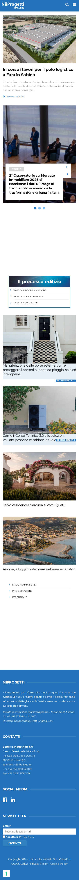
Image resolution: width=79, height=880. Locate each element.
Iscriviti (14, 843)
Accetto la (12, 837)
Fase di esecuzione (26, 302)
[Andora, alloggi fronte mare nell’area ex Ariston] (39, 541)
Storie (16, 169)
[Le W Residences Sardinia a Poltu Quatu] (39, 476)
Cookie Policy (59, 863)
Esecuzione (19, 597)
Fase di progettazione (28, 296)
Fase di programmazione (30, 290)
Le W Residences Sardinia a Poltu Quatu (34, 505)
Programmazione (24, 584)
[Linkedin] (13, 800)
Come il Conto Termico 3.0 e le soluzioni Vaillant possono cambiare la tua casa (33, 438)
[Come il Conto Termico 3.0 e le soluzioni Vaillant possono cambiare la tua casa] (39, 410)
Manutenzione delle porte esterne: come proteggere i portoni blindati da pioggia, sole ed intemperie (39, 370)
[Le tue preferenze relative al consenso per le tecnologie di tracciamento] (6, 873)
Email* (7, 825)
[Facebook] (5, 800)
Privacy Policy (26, 837)
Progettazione (22, 591)
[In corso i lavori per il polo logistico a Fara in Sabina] (39, 39)
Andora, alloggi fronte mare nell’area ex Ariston (39, 569)
